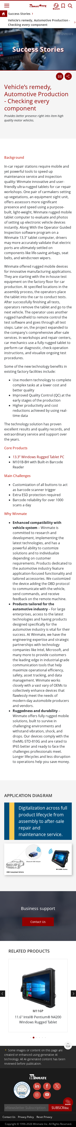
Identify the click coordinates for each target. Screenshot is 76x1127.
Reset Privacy (44, 1117)
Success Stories (19, 14)
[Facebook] (47, 1086)
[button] (68, 1103)
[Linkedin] (37, 1086)
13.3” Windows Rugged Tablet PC (38, 457)
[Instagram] (37, 1095)
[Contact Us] (59, 76)
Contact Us (38, 922)
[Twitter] (57, 1086)
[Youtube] (47, 1095)
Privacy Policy (26, 1117)
